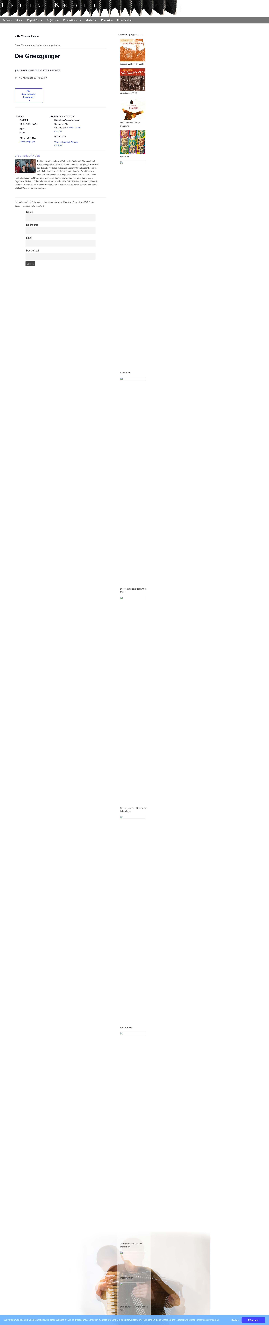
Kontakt (105, 20)
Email (29, 237)
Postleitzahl (33, 250)
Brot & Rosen (126, 1027)
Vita (18, 20)
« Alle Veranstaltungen (27, 36)
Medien (89, 20)
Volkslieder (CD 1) (128, 93)
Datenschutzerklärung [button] (208, 1320)
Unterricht (123, 20)
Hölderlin (124, 156)
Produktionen (70, 20)
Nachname (32, 224)
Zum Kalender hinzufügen (28, 95)
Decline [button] (235, 1320)
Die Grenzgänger (27, 141)
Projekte (51, 20)
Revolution (125, 372)
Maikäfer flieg (126, 1277)
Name (29, 211)
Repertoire (33, 20)
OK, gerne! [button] (253, 1320)
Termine (7, 20)
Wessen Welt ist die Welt (132, 64)
